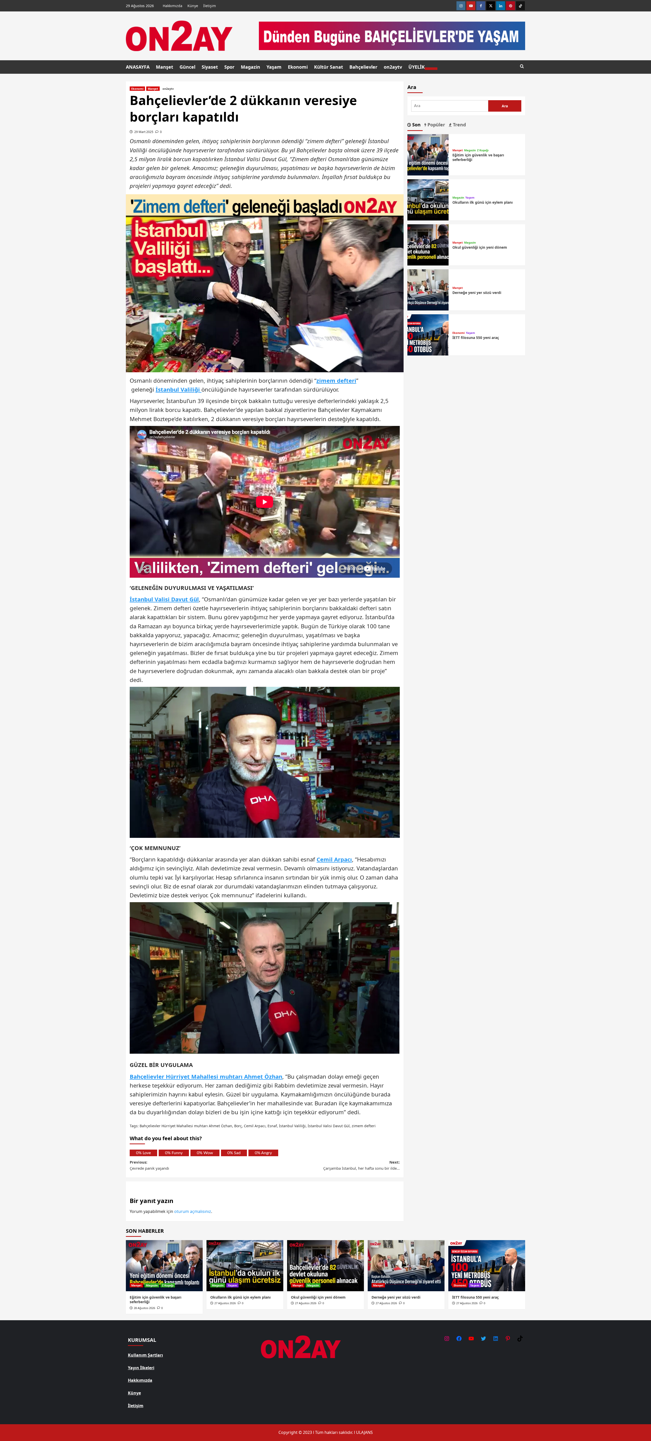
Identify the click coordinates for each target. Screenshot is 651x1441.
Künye (192, 5)
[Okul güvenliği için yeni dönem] (428, 244)
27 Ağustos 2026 (225, 1303)
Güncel (187, 67)
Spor (229, 67)
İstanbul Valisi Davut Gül (164, 599)
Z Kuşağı (483, 150)
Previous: (149, 1165)
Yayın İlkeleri (141, 1368)
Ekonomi (298, 67)
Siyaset (210, 67)
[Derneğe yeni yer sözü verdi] (428, 289)
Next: (361, 1165)
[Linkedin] (500, 5)
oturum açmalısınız (192, 1211)
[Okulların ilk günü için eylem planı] (428, 199)
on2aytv (393, 67)
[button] (522, 66)
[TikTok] (520, 1338)
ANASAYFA (138, 67)
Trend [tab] (459, 125)
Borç (238, 1125)
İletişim (209, 5)
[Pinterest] (510, 5)
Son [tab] (416, 125)
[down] (431, 68)
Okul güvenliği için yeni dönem (479, 247)
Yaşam (274, 67)
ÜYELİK (416, 67)
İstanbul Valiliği (178, 389)
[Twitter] (490, 5)
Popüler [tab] (435, 125)
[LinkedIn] (496, 1338)
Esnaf (272, 1125)
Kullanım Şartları (145, 1355)
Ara (411, 87)
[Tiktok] (520, 5)
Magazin (250, 67)
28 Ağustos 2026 (144, 1308)
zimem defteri (336, 380)
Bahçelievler (363, 67)
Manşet (164, 67)
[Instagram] (447, 1338)
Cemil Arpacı (334, 859)
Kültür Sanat (328, 67)
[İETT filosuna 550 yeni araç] (428, 334)
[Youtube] (470, 5)
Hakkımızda (172, 5)
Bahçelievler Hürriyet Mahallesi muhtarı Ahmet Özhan (206, 1076)
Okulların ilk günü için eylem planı (482, 202)
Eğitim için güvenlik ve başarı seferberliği (478, 157)
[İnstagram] (460, 5)
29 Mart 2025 (143, 132)
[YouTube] (471, 1338)
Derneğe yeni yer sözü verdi (476, 292)
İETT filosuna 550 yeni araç (475, 337)
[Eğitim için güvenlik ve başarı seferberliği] (428, 154)
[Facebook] (480, 5)
